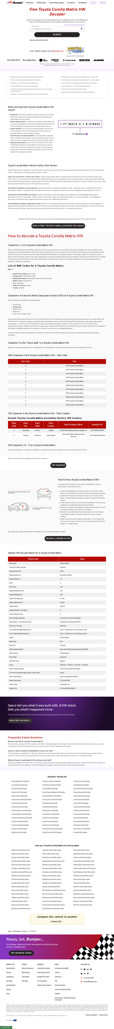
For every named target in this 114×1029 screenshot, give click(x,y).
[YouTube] (91, 969)
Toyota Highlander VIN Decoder (51, 796)
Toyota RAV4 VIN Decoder (81, 785)
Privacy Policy (103, 1015)
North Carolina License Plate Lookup (53, 905)
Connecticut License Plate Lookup (21, 872)
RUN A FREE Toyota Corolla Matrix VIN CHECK (58, 226)
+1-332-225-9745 (88, 978)
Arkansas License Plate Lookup (20, 861)
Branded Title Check (43, 977)
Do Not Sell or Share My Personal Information (65, 999)
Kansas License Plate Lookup (20, 905)
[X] (82, 973)
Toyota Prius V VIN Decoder (81, 781)
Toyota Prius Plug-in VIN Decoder (52, 829)
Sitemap (57, 994)
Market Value (26, 972)
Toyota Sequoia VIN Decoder (82, 792)
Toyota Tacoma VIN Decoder (81, 807)
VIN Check (25, 981)
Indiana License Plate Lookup (20, 897)
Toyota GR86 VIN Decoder (50, 788)
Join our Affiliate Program (63, 989)
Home (10, 931)
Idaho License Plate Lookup (19, 890)
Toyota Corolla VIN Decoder (19, 807)
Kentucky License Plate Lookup (21, 908)
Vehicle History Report (44, 985)
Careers (8, 989)
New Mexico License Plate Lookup (52, 897)
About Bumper (10, 968)
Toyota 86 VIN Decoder (80, 832)
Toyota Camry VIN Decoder (19, 796)
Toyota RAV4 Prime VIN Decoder (83, 788)
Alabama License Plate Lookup (20, 850)
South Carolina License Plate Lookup (84, 868)
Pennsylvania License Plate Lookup (83, 861)
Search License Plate (58, 538)
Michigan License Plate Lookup (51, 865)
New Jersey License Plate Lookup (52, 894)
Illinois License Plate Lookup (20, 894)
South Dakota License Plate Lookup (84, 872)
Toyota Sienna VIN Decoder (81, 796)
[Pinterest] (88, 973)
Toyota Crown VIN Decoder (19, 829)
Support (57, 972)
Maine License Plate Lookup (50, 854)
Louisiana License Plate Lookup (51, 850)
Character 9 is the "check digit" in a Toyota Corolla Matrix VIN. (29, 94)
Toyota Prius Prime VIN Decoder (52, 832)
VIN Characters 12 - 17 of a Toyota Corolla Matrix (76, 86)
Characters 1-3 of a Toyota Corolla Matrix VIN (24, 83)
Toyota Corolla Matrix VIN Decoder (21, 818)
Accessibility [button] (9, 1020)
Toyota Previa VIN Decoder (50, 818)
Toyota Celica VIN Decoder (19, 803)
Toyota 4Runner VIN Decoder (20, 781)
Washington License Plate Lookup (83, 894)
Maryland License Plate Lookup (51, 857)
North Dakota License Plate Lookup (53, 908)
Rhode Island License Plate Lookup (83, 865)
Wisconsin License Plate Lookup (83, 901)
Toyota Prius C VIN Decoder (50, 825)
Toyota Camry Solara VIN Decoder (21, 799)
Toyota (24, 931)
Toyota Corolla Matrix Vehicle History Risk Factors (26, 80)
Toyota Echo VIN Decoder (19, 832)
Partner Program (60, 985)
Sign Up (102, 2)
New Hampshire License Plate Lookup (53, 890)
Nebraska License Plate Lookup (51, 883)
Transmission (17, 307)
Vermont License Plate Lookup (82, 886)
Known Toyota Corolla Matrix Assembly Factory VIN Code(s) (79, 83)
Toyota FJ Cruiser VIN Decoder (51, 781)
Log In (93, 2)
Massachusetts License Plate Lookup (53, 861)
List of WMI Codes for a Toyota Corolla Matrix (24, 86)
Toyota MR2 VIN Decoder (49, 807)
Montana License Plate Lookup (51, 879)
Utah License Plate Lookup (81, 883)
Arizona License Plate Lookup (20, 857)
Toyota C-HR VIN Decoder (19, 792)
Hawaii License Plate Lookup (20, 886)
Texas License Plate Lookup (81, 879)
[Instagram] (82, 969)
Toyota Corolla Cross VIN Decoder (21, 810)
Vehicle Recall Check (43, 972)
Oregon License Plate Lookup (82, 857)
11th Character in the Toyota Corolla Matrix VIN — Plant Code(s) (80, 80)
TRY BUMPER (58, 465)
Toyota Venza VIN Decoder (81, 821)
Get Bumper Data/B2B (61, 968)
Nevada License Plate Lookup (51, 886)
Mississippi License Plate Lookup (52, 872)
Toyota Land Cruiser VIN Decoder (52, 799)
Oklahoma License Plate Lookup (83, 854)
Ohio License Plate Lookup (81, 850)
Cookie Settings (6, 1027)
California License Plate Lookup (20, 865)
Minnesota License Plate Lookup (52, 868)
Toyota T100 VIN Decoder (80, 803)
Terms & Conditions (91, 1015)
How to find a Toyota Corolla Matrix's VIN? (74, 89)
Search (57, 35)
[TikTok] (88, 969)
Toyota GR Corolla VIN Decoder (51, 785)
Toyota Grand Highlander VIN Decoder (53, 792)
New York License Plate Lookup (51, 901)
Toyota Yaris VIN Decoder (81, 825)
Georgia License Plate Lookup (20, 883)
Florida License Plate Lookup (20, 879)
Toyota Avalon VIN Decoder (19, 785)
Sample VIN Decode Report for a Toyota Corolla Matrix (78, 92)
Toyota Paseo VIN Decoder (50, 810)
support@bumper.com (90, 981)
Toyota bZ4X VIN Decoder (19, 788)
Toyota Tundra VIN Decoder (81, 814)
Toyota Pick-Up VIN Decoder (51, 814)
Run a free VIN (20, 721)
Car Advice (9, 981)
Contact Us (58, 977)
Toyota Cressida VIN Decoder (20, 825)
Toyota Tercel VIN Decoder (81, 810)
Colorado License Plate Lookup (20, 868)
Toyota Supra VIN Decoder (81, 799)
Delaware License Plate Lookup (20, 876)
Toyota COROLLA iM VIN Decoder (21, 814)
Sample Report (10, 985)
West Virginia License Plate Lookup (84, 897)
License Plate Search (43, 968)
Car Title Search (42, 981)
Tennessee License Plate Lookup (83, 876)
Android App (10, 977)
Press (8, 994)
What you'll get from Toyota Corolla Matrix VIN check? (27, 77)
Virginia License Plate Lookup (82, 890)
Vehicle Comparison (28, 968)
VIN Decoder (17, 931)
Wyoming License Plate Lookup (82, 905)
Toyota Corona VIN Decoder (19, 821)
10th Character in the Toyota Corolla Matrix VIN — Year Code (79, 77)
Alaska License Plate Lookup (20, 854)
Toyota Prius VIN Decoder (50, 821)
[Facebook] (85, 969)
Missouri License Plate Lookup (51, 876)
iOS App (8, 972)
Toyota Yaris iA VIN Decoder (81, 829)
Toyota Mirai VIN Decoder (50, 803)
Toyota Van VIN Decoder (80, 818)
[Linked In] (85, 973)
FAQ (56, 981)
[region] (57, 383)
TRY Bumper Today (21, 953)
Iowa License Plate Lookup (19, 901)
